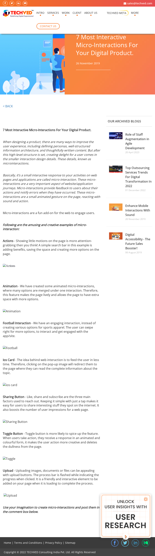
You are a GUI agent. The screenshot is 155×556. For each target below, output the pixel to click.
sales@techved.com (139, 3)
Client (77, 13)
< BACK (8, 106)
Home (7, 542)
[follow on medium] (25, 3)
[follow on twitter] (12, 3)
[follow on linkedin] (18, 3)
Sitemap (70, 542)
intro (40, 13)
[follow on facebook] (5, 3)
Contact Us (48, 26)
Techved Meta (116, 13)
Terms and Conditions (28, 542)
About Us (90, 13)
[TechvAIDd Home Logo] (18, 13)
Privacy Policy (53, 542)
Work (66, 13)
